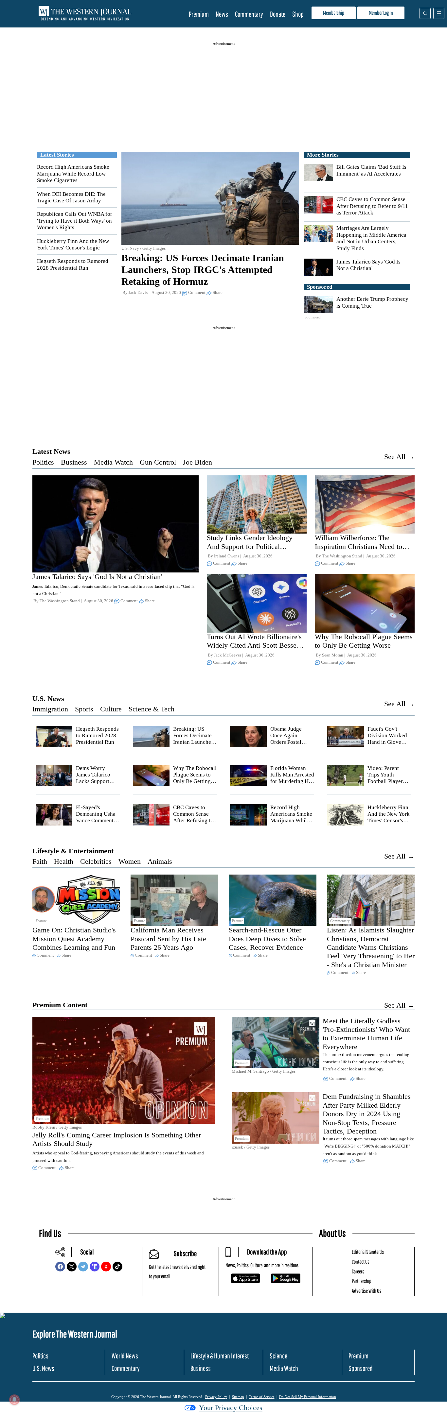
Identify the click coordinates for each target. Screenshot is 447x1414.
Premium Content (59, 1005)
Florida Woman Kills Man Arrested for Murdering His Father (292, 778)
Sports (84, 709)
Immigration (50, 709)
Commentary (249, 14)
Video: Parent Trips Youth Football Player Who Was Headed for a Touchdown (388, 781)
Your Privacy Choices (230, 1408)
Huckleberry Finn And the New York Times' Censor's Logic (73, 244)
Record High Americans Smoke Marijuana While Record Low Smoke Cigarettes (73, 173)
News (222, 14)
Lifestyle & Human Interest (219, 1356)
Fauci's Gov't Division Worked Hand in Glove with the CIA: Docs (387, 742)
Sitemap (238, 1397)
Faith (39, 861)
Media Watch (113, 462)
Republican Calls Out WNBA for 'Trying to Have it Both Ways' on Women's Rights (74, 220)
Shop (298, 14)
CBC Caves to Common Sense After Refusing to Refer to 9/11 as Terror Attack (372, 206)
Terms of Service (262, 1397)
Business (74, 462)
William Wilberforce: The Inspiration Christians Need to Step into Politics (358, 546)
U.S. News (48, 698)
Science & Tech (151, 709)
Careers (358, 1271)
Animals (160, 861)
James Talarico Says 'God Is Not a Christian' (368, 265)
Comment (197, 292)
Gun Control (158, 462)
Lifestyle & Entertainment (73, 851)
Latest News (51, 451)
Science (278, 1356)
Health (63, 861)
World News (125, 1356)
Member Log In (381, 12)
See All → (399, 456)
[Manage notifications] (14, 1399)
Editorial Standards (368, 1252)
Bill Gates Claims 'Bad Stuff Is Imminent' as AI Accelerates (371, 170)
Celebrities (96, 861)
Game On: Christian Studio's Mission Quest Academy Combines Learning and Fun (74, 938)
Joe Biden (197, 462)
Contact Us (360, 1261)
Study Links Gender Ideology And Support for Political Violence (250, 546)
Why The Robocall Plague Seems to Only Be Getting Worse (364, 641)
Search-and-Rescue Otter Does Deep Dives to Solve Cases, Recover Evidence (267, 938)
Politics (43, 462)
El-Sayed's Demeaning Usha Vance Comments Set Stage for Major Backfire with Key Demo (96, 824)
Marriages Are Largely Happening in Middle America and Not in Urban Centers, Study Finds (371, 238)
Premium (199, 14)
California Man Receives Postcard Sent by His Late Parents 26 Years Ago (168, 938)
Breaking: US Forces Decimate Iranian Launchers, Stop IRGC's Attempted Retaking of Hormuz (202, 269)
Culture (111, 709)
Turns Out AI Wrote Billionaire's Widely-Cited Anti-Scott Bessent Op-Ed (254, 645)
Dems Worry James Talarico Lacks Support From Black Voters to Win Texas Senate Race (97, 785)
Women (129, 861)
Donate (277, 14)
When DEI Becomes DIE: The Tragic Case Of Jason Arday (71, 197)
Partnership (361, 1281)
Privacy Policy (216, 1397)
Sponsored (361, 1368)
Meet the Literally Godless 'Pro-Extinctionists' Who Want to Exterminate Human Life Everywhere (366, 1034)
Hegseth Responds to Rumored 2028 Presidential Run (72, 264)
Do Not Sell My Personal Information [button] (307, 1397)
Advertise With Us (366, 1290)
